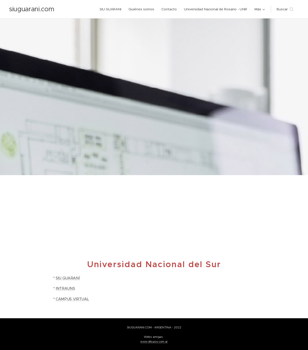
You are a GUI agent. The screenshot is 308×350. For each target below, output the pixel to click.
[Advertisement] (154, 208)
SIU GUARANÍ (68, 278)
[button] (285, 9)
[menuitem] (112, 9)
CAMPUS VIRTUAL (72, 299)
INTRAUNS (65, 288)
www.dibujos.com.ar (154, 341)
